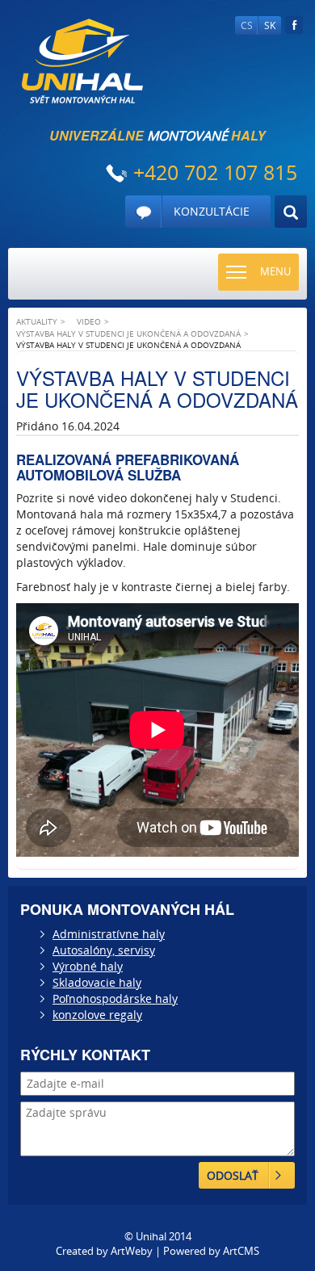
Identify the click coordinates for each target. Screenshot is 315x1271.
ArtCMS (241, 1251)
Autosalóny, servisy (103, 950)
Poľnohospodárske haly (115, 998)
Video (89, 321)
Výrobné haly (87, 966)
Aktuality (36, 321)
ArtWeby (132, 1251)
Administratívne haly (108, 934)
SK (269, 25)
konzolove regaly (97, 1014)
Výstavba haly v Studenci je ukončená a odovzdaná (128, 333)
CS (247, 25)
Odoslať (232, 1175)
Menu (275, 271)
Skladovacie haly (96, 982)
